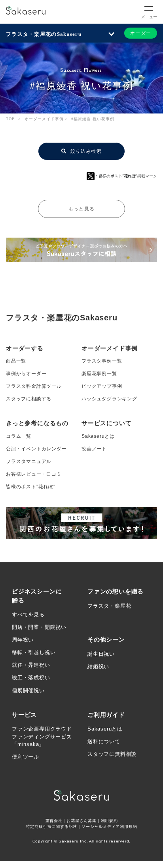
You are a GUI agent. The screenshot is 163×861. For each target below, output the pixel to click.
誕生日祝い (101, 654)
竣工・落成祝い (31, 678)
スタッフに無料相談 (111, 754)
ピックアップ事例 (102, 386)
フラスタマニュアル (28, 461)
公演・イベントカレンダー (36, 449)
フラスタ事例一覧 (102, 361)
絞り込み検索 (84, 151)
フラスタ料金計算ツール (34, 386)
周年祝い (23, 640)
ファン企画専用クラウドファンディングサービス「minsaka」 (42, 736)
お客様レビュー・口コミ (34, 474)
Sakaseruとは (98, 436)
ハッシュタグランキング (109, 399)
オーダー (140, 33)
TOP (10, 119)
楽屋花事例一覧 (99, 373)
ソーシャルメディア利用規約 (109, 826)
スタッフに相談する (28, 399)
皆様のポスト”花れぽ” (30, 486)
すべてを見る (28, 614)
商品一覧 (16, 361)
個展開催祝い (28, 691)
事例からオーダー (26, 373)
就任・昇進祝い (31, 665)
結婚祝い (98, 666)
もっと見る (81, 209)
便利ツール (25, 757)
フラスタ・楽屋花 (109, 606)
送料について (103, 741)
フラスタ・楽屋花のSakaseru (44, 34)
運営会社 (53, 820)
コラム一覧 (18, 436)
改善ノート (94, 449)
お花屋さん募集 (81, 820)
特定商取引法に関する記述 (52, 826)
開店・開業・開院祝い (39, 627)
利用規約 (109, 820)
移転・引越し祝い (33, 652)
